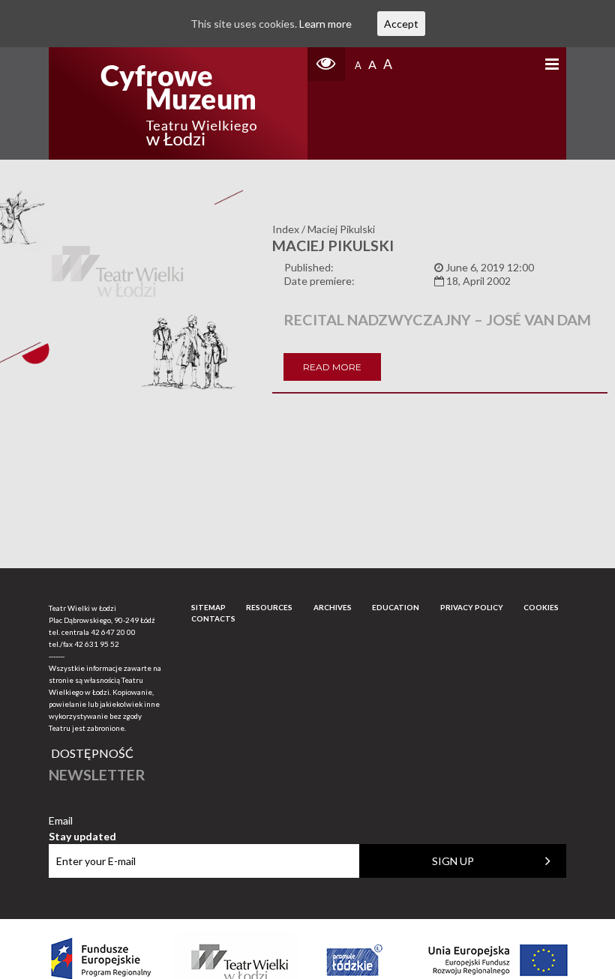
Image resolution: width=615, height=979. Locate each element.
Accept (401, 23)
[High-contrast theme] (326, 64)
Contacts (213, 618)
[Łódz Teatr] (178, 103)
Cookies (541, 607)
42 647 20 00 (113, 631)
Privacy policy (471, 607)
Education (395, 607)
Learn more (325, 23)
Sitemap (208, 607)
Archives (333, 607)
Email (82, 821)
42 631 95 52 (96, 643)
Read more (332, 367)
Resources (269, 607)
